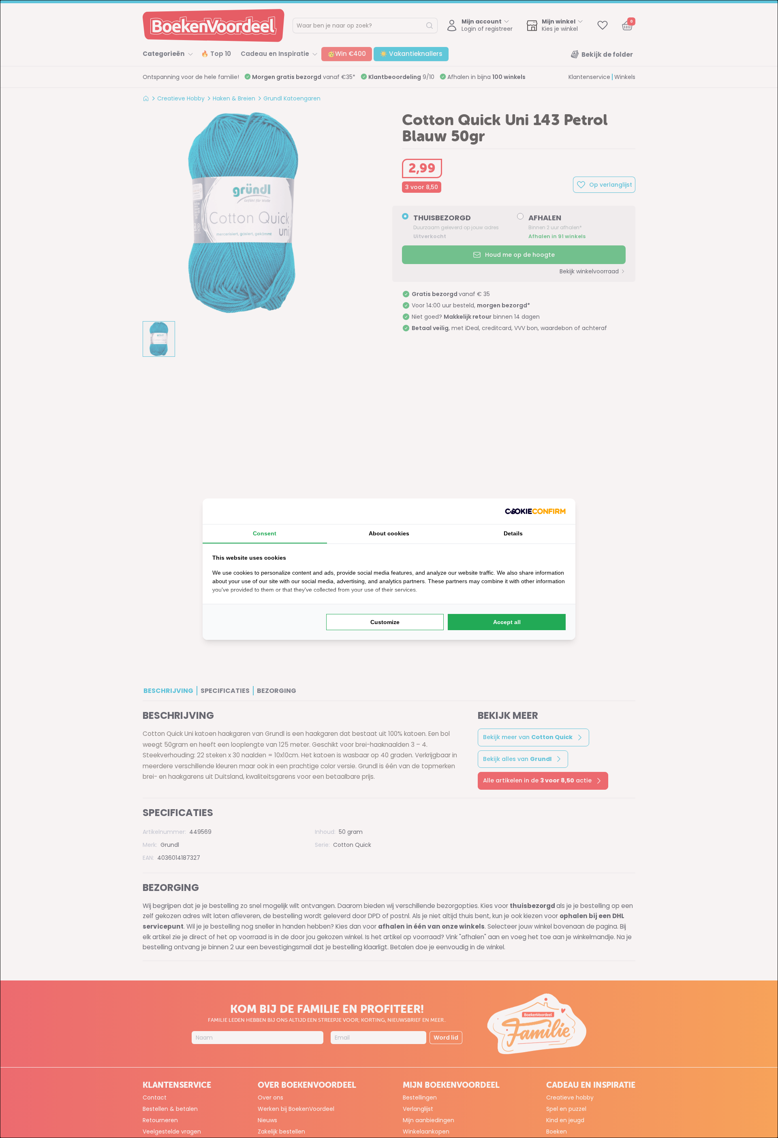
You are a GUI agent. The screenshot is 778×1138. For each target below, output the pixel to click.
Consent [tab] (264, 533)
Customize (385, 622)
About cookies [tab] (389, 533)
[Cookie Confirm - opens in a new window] (535, 511)
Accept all (507, 622)
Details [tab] (513, 533)
